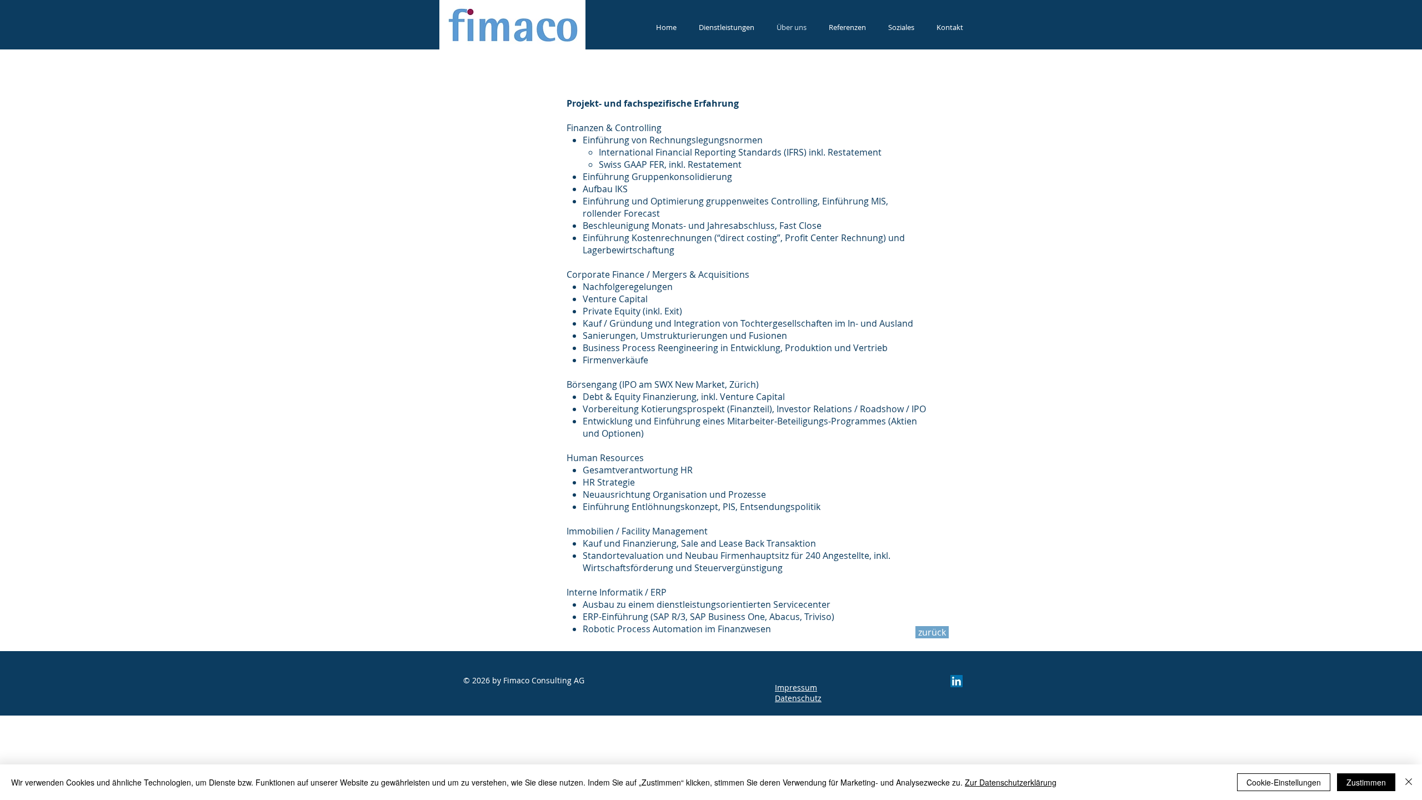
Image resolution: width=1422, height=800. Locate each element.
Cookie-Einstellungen (1283, 782)
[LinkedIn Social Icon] (956, 681)
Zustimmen (1366, 782)
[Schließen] (1408, 782)
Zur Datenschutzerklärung (1011, 782)
